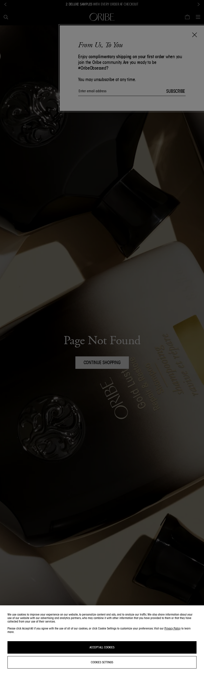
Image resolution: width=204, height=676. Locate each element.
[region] (102, 640)
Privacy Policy (172, 628)
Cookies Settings (102, 662)
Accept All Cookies (102, 647)
